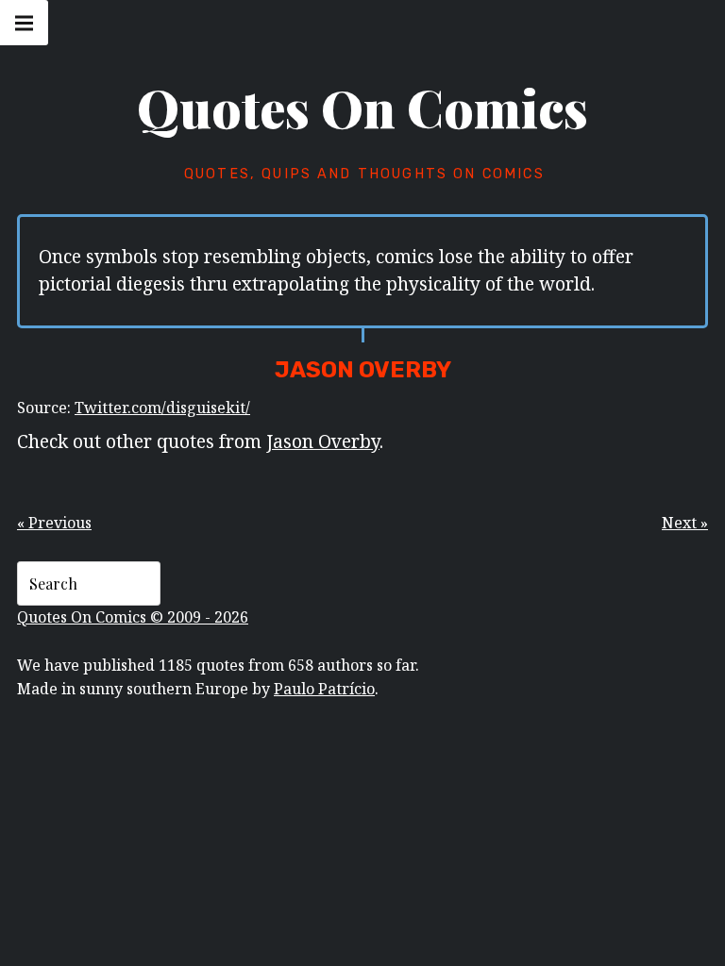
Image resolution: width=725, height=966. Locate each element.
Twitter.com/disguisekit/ (162, 407)
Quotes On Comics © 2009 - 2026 (132, 617)
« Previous (54, 522)
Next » (685, 522)
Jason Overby (322, 441)
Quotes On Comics (362, 108)
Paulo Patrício (324, 688)
